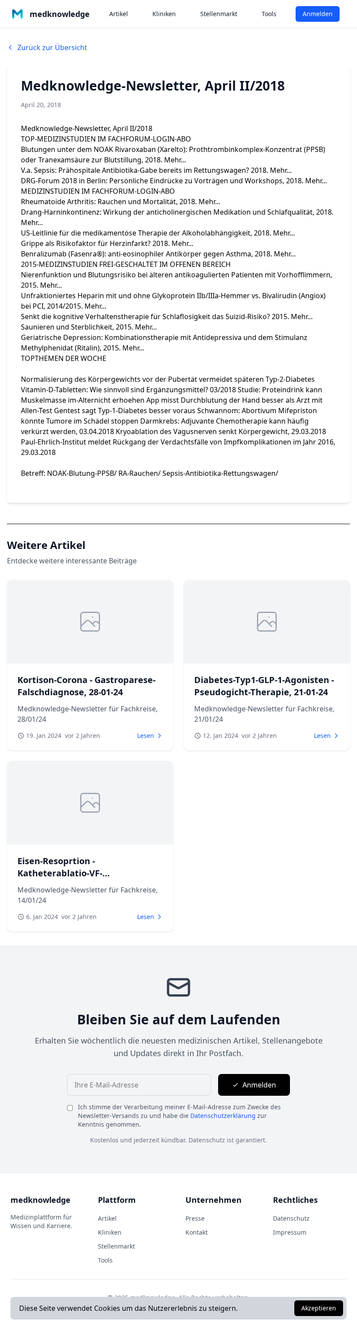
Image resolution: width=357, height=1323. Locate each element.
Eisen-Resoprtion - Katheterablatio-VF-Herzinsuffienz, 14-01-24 (68, 873)
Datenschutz (291, 1218)
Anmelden (318, 14)
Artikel (118, 14)
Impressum (289, 1232)
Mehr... (175, 160)
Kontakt (196, 1232)
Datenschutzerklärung (223, 1115)
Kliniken (164, 14)
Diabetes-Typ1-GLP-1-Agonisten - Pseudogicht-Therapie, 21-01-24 (264, 686)
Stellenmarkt (218, 14)
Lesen (145, 735)
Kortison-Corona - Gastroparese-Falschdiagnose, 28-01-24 (86, 686)
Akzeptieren (318, 1308)
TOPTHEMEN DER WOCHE (63, 358)
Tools (269, 14)
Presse (195, 1218)
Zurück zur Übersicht (52, 47)
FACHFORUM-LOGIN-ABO (149, 139)
